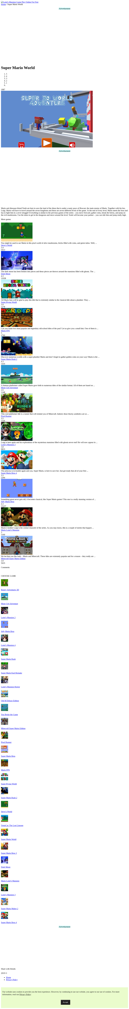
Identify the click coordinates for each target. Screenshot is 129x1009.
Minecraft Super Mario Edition (13, 558)
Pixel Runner (6, 416)
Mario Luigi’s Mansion (10, 530)
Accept (65, 1002)
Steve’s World (6, 245)
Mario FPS (5, 331)
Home (8, 977)
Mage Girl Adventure (9, 388)
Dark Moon (5, 274)
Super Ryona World (9, 302)
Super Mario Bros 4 (9, 473)
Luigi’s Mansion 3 (8, 445)
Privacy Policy (12, 980)
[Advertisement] (37, 37)
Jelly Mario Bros (7, 502)
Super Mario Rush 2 (9, 359)
